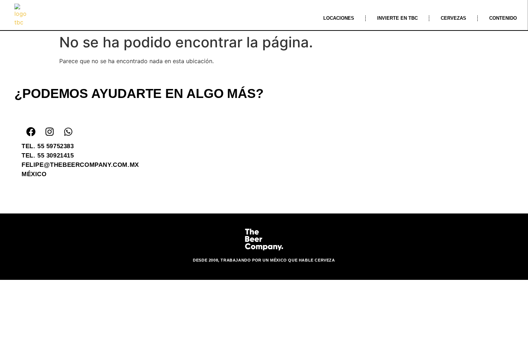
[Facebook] (31, 131)
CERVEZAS (453, 18)
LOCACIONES (338, 18)
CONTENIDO (503, 18)
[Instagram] (49, 131)
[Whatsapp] (68, 131)
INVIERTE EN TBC (397, 18)
